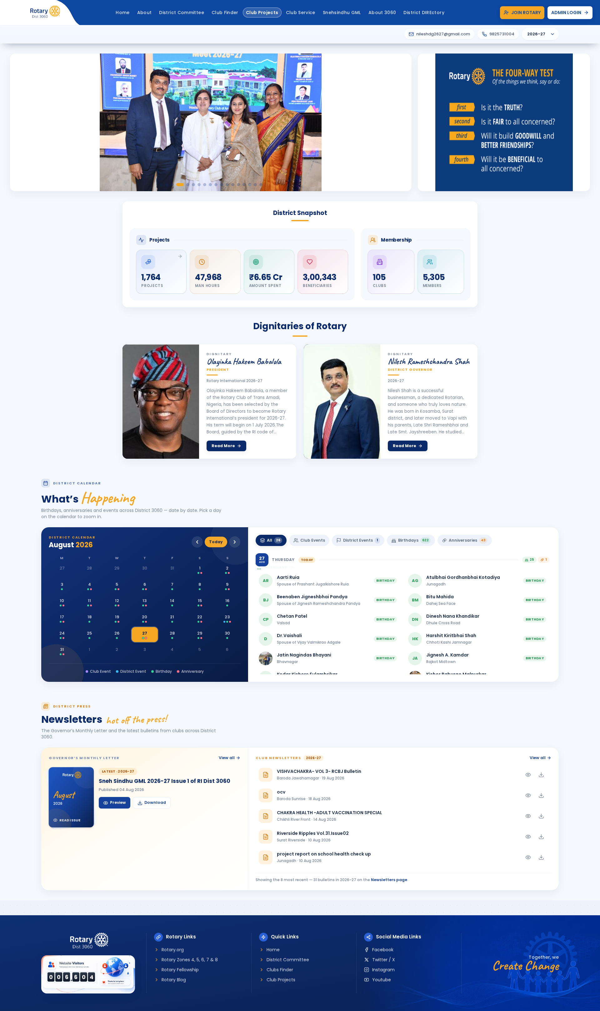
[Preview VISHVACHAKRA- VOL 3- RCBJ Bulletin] (528, 774)
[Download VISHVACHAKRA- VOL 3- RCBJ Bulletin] (541, 774)
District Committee (288, 960)
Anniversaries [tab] (467, 540)
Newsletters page (389, 879)
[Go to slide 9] (210, 184)
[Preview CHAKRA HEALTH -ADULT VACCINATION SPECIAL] (528, 816)
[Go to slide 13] (232, 184)
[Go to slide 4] (180, 184)
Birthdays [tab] (413, 540)
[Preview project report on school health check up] (528, 857)
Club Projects (281, 980)
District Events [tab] (360, 540)
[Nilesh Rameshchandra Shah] (342, 401)
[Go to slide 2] (166, 184)
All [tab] (273, 540)
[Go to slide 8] (204, 184)
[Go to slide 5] (187, 184)
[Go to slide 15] (244, 184)
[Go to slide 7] (199, 184)
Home (273, 950)
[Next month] (234, 542)
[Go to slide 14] (238, 184)
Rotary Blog (174, 980)
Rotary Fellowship (180, 970)
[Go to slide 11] (221, 184)
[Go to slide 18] (260, 184)
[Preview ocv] (528, 795)
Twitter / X (383, 960)
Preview (118, 802)
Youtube (381, 980)
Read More (223, 445)
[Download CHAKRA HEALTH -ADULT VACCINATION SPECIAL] (541, 816)
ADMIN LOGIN (566, 12)
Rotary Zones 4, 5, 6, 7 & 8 (190, 960)
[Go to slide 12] (227, 184)
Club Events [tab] (312, 540)
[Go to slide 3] (172, 184)
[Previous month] (197, 542)
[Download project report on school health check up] (541, 857)
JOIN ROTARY (526, 12)
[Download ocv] (541, 795)
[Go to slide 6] (193, 184)
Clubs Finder (280, 970)
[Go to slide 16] (249, 184)
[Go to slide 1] (160, 184)
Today (216, 541)
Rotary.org (173, 950)
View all (227, 757)
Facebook (382, 950)
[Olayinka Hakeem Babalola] (160, 401)
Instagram (383, 970)
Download (155, 802)
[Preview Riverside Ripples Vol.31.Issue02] (528, 836)
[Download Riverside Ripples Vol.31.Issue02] (541, 836)
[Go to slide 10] (216, 184)
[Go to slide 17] (255, 184)
